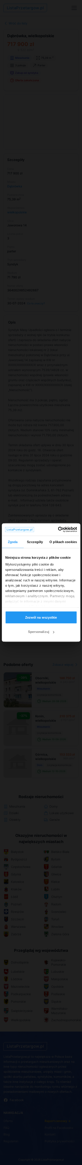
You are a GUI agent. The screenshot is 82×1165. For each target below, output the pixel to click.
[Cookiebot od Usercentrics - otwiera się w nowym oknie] (58, 530)
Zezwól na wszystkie (41, 617)
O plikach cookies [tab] (63, 542)
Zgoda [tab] (13, 542)
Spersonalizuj (38, 632)
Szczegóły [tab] (35, 542)
